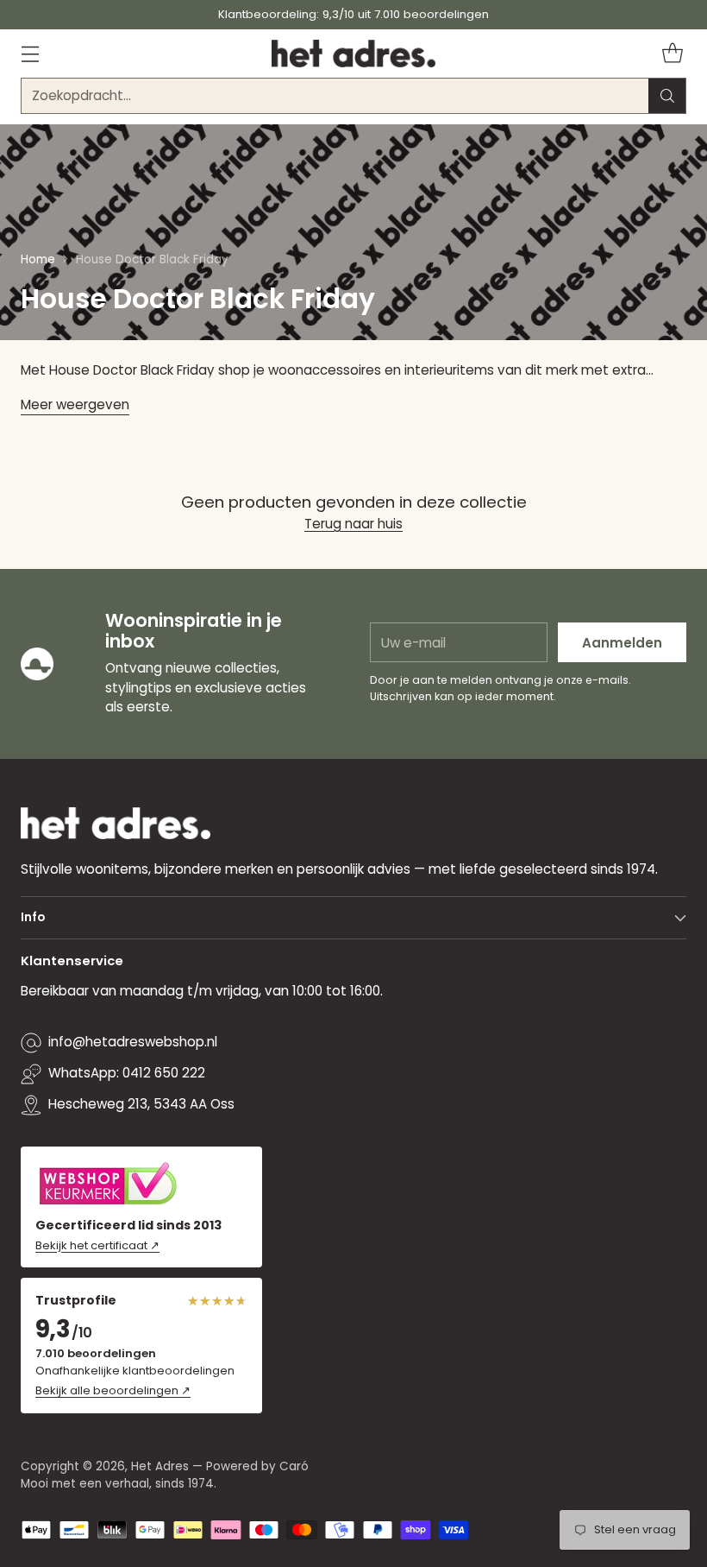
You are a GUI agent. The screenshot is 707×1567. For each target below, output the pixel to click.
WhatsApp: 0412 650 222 (126, 1073)
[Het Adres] (353, 53)
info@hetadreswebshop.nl (132, 1042)
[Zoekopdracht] (667, 96)
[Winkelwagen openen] (672, 53)
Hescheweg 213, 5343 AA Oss (141, 1104)
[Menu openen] (29, 53)
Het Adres (160, 1466)
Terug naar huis (353, 524)
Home (38, 259)
